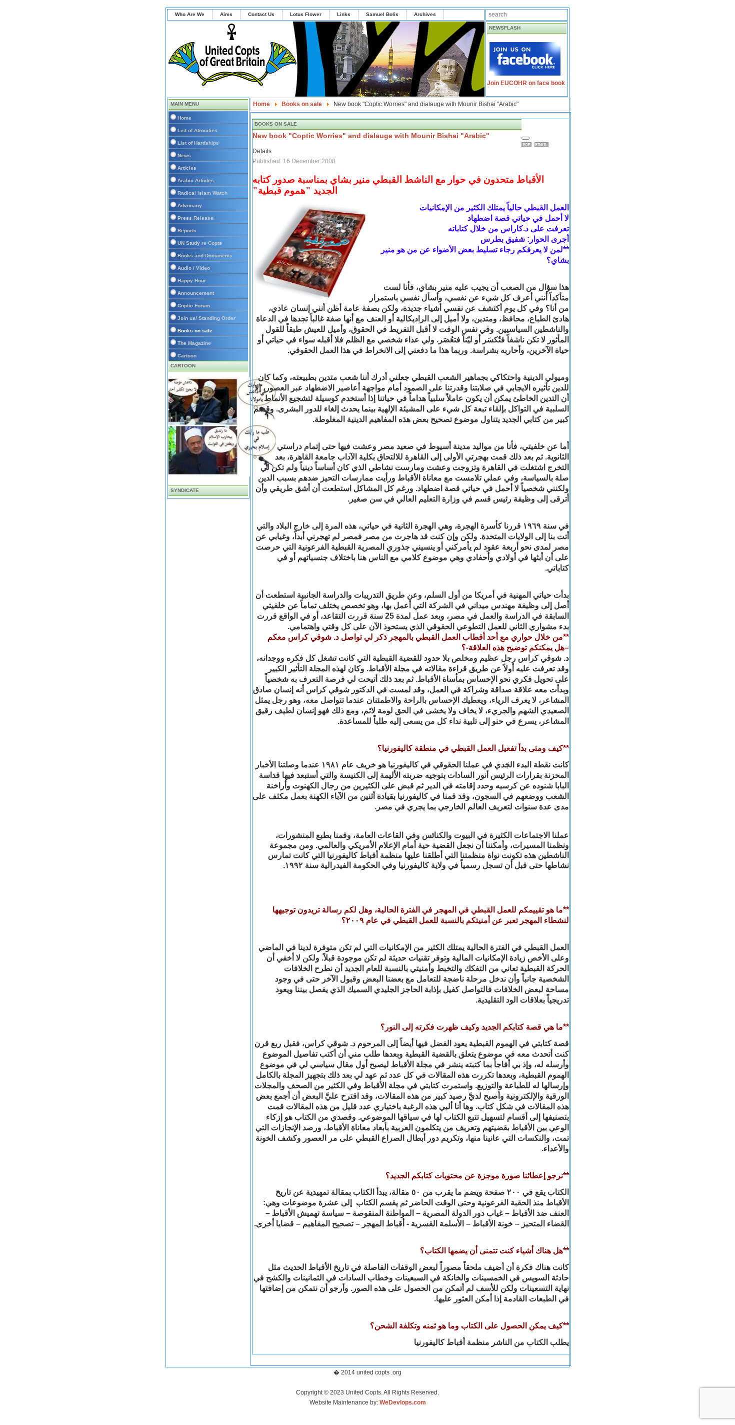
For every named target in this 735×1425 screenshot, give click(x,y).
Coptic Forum (194, 305)
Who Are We (189, 14)
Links (343, 14)
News (184, 155)
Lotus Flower (306, 14)
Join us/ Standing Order (207, 318)
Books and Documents (205, 255)
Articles (187, 168)
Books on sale (195, 330)
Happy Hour (192, 280)
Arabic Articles (196, 180)
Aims (226, 14)
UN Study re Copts (200, 243)
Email (543, 144)
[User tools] (526, 138)
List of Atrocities (198, 130)
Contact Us (261, 14)
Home (185, 118)
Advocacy (190, 205)
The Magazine (194, 343)
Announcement (196, 293)
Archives (425, 14)
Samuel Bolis (382, 14)
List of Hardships (198, 143)
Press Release (196, 218)
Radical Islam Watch (203, 193)
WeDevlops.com (403, 1402)
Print (528, 144)
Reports (187, 230)
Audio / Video (194, 268)
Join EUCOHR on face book (526, 83)
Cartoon (187, 355)
